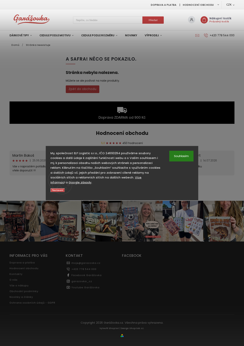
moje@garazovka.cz (85, 263)
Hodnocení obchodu (198, 5)
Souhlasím (181, 156)
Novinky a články (21, 297)
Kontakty (16, 274)
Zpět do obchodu (82, 89)
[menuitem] (23, 35)
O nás (14, 279)
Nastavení (57, 190)
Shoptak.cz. (136, 328)
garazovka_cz (81, 281)
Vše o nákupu (19, 285)
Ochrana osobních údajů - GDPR (32, 302)
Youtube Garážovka (85, 287)
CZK (229, 4)
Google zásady (80, 182)
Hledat (153, 20)
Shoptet (114, 328)
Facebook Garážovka (86, 275)
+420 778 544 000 (83, 269)
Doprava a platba (163, 5)
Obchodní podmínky (24, 291)
